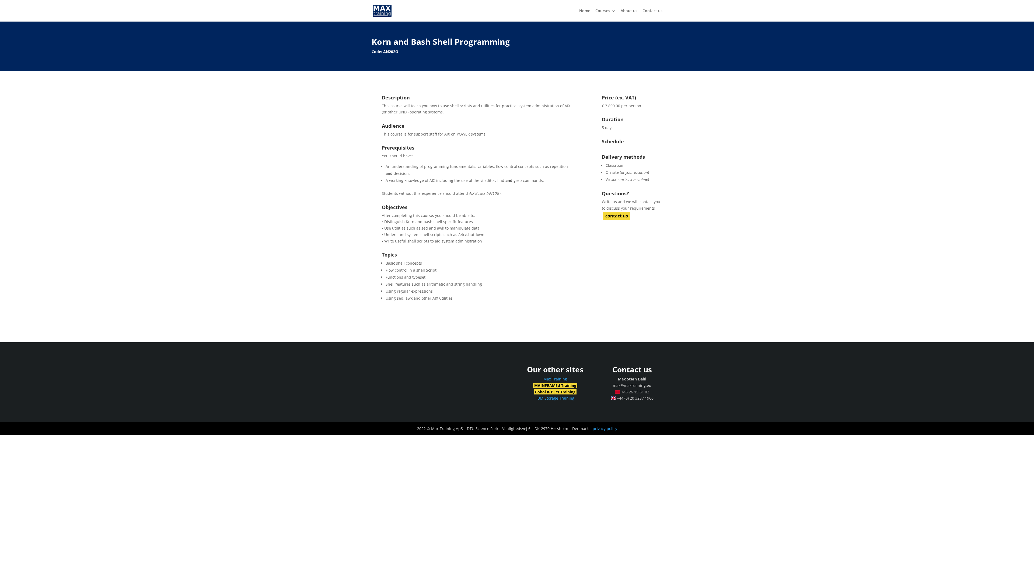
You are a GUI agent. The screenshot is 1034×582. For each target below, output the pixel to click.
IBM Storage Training (555, 398)
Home (584, 11)
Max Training (555, 379)
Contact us (652, 11)
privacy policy (605, 428)
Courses (602, 11)
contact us (616, 216)
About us (629, 11)
